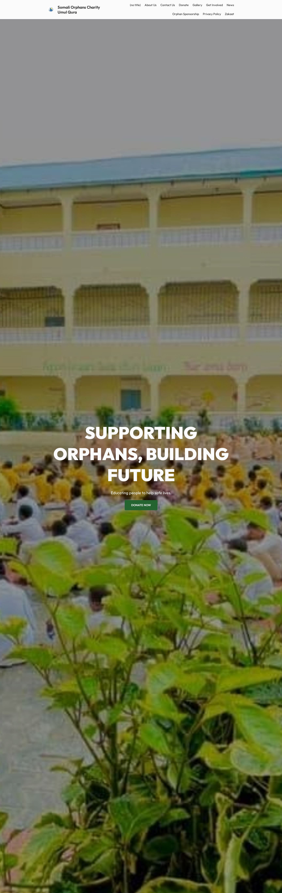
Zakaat (229, 14)
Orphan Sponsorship (185, 14)
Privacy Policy (212, 14)
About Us (151, 5)
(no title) (135, 5)
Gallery (197, 5)
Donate (184, 5)
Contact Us (167, 5)
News (230, 5)
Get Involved (214, 5)
